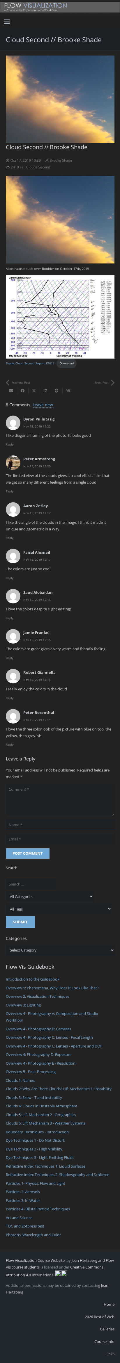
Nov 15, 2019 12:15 (37, 640)
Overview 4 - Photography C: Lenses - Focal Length (49, 1037)
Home (109, 1304)
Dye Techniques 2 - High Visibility (34, 1149)
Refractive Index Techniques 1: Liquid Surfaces (45, 1166)
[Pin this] (57, 391)
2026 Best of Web (99, 1316)
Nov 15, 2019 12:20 (37, 466)
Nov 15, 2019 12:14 (37, 720)
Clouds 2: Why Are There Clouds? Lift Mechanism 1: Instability (59, 1088)
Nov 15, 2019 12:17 (37, 513)
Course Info (104, 1341)
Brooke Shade (61, 160)
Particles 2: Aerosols (23, 1191)
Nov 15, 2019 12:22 (37, 426)
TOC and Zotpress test (25, 1226)
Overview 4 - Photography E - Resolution (40, 1063)
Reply (9, 444)
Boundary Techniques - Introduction (37, 1131)
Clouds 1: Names (20, 1080)
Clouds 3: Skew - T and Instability (34, 1097)
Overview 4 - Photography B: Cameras (38, 1028)
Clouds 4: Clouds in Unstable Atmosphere (41, 1106)
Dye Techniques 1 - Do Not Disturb (35, 1140)
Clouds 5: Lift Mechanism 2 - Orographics (41, 1114)
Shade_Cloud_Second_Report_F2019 (30, 363)
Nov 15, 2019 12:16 (37, 600)
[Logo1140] (60, 7)
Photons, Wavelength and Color (33, 1234)
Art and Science (19, 1217)
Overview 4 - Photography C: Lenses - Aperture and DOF (54, 1046)
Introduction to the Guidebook (32, 979)
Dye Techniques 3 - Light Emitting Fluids (40, 1157)
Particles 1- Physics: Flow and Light (35, 1183)
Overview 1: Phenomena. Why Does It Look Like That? (52, 987)
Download (67, 363)
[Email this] (11, 391)
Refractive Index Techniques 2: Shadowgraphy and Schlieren (58, 1174)
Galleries (107, 1329)
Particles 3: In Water (23, 1200)
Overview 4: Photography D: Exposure (38, 1054)
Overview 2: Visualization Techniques (37, 996)
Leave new (43, 404)
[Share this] (23, 391)
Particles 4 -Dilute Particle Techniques (38, 1208)
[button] (7, 22)
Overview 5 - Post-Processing (31, 1071)
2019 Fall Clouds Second (30, 167)
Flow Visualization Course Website (36, 1260)
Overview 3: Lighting (23, 1005)
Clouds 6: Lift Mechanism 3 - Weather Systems (45, 1123)
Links (109, 1353)
